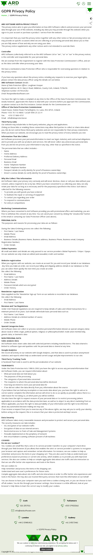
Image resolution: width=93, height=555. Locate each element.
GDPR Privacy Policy (46, 529)
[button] (90, 23)
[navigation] (89, 3)
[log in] (83, 4)
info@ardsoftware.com (25, 510)
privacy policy (63, 546)
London (25, 517)
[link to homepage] (10, 3)
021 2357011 (25, 506)
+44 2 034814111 (25, 522)
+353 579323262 (72, 506)
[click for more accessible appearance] (91, 18)
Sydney (71, 517)
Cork (25, 501)
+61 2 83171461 (71, 522)
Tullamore (72, 501)
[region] (46, 255)
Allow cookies (46, 549)
